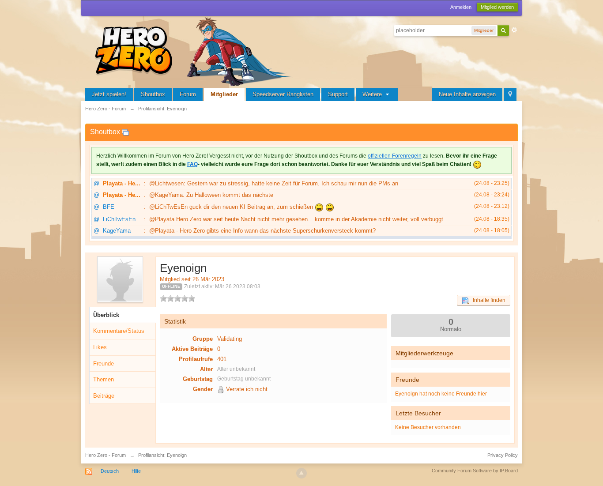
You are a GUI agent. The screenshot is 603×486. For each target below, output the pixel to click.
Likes (100, 347)
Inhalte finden (487, 300)
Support (338, 94)
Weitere (373, 94)
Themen (103, 379)
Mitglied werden (497, 7)
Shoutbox (153, 94)
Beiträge (103, 395)
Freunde (103, 363)
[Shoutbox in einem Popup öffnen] (125, 132)
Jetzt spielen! (109, 94)
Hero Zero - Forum (105, 455)
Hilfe (136, 471)
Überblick (106, 315)
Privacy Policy (502, 455)
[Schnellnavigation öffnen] (510, 94)
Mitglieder (224, 94)
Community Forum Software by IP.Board (475, 470)
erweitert (514, 30)
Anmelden (460, 7)
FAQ (192, 164)
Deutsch (110, 471)
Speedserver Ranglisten (283, 94)
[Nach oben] (301, 473)
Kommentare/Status (118, 331)
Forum (188, 94)
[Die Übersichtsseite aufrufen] (195, 50)
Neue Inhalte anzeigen (467, 94)
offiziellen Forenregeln (395, 156)
